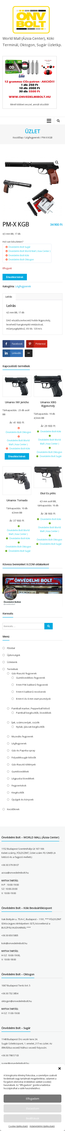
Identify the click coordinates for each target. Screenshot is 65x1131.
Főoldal (11, 648)
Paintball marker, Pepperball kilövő (31, 708)
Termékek (12, 669)
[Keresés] (48, 626)
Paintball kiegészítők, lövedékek (33, 712)
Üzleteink (12, 662)
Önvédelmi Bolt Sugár (19, 246)
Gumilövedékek (20, 771)
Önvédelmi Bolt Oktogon (21, 259)
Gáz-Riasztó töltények (24, 764)
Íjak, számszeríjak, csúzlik (26, 722)
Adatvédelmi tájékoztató (42, 1126)
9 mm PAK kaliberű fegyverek (32, 684)
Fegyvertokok (19, 785)
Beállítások (32, 1118)
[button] (59, 1068)
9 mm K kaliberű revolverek (31, 691)
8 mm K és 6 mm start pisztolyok (33, 698)
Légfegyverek (32, 137)
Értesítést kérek (14, 277)
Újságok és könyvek (23, 799)
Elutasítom (32, 1108)
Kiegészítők (18, 792)
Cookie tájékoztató (18, 1126)
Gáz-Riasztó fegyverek (24, 673)
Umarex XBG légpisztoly (48, 403)
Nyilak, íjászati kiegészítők (30, 726)
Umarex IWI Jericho (17, 402)
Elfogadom (32, 1098)
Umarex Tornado (17, 500)
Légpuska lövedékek (23, 778)
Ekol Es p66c (48, 493)
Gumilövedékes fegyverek (30, 677)
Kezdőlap (18, 137)
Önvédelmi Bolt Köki (18, 255)
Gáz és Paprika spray (23, 750)
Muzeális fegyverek (22, 736)
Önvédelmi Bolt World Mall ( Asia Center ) (29, 251)
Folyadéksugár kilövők (24, 757)
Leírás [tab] (8, 296)
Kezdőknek (13, 809)
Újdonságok (13, 655)
